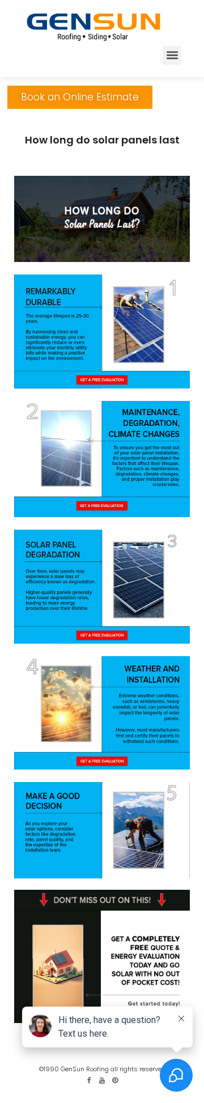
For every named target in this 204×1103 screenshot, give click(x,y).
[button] (172, 55)
